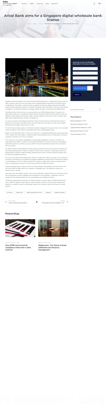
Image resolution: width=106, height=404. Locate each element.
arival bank (9, 192)
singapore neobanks (60, 192)
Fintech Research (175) (78, 134)
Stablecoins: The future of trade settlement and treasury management (52, 247)
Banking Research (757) (78, 121)
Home (28, 23)
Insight (35, 23)
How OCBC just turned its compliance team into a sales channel (18, 247)
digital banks (19, 192)
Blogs (40, 23)
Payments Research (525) (79, 124)
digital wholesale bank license (34, 192)
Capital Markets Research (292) (80, 127)
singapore (48, 192)
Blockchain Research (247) (79, 131)
